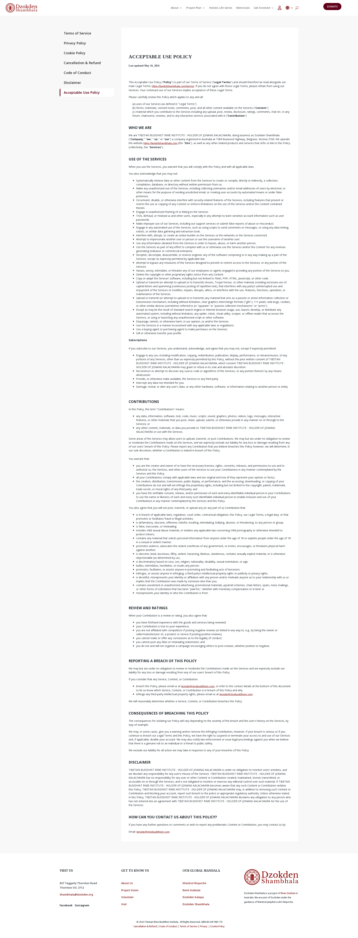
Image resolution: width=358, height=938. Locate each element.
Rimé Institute (191, 890)
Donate (332, 6)
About (174, 8)
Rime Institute (288, 893)
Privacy (203, 926)
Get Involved (262, 8)
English (289, 8)
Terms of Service (77, 33)
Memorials (243, 8)
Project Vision (130, 890)
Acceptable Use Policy (82, 92)
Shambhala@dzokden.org (76, 894)
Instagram (82, 905)
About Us (127, 883)
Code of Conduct (77, 72)
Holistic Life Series (220, 8)
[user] (279, 8)
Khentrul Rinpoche (194, 883)
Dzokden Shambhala (196, 904)
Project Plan (193, 8)
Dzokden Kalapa (193, 897)
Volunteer (127, 897)
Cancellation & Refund (82, 63)
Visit (124, 904)
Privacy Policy (75, 43)
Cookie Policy (74, 53)
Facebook (66, 905)
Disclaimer (72, 82)
